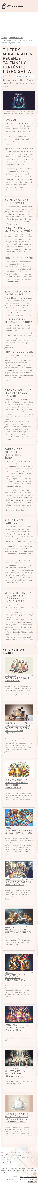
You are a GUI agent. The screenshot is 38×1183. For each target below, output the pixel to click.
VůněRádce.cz (15, 6)
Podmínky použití (7, 1158)
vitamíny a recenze (13, 1179)
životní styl (32, 1182)
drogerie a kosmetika (28, 1177)
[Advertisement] (19, 23)
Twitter (21, 76)
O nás (9, 1160)
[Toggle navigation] (34, 6)
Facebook (30, 76)
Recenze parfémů (16, 38)
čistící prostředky (30, 1179)
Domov (4, 38)
